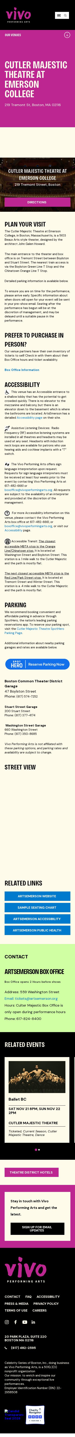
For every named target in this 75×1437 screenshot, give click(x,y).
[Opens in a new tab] (35, 1414)
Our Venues (13, 35)
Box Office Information (22, 370)
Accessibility (13, 530)
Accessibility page (29, 418)
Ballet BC (17, 1099)
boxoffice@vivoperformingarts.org (28, 490)
